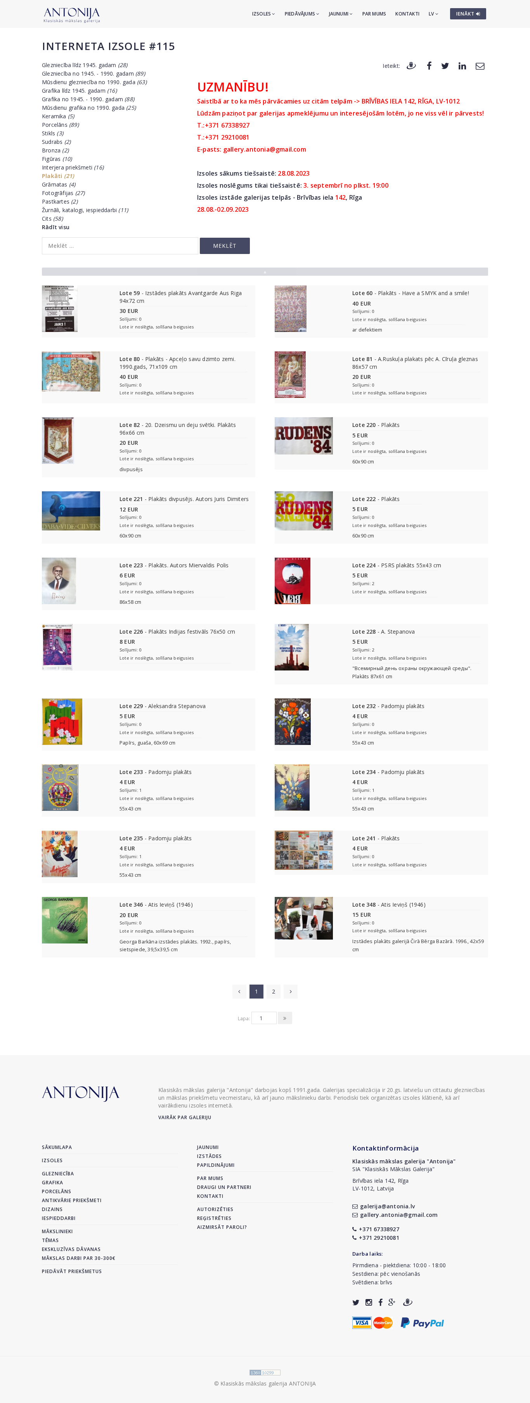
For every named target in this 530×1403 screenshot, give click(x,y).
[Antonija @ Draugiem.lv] (408, 1302)
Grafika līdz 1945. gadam (79, 90)
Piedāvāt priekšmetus (72, 1271)
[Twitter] (445, 65)
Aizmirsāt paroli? (222, 1227)
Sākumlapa (57, 1147)
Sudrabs (56, 141)
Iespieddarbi (59, 1218)
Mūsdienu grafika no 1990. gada (89, 107)
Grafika (52, 1182)
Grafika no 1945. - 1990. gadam (88, 99)
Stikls (52, 133)
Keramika (58, 116)
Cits (52, 218)
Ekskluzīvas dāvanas (71, 1249)
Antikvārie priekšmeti (72, 1200)
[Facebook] (429, 65)
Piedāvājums (300, 13)
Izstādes (209, 1156)
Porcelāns (60, 124)
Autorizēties (215, 1209)
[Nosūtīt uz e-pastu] (480, 65)
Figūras (57, 158)
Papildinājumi (216, 1165)
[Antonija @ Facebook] (380, 1302)
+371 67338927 (379, 1229)
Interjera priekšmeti (73, 167)
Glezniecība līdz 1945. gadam (85, 65)
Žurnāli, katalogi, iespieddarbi (85, 210)
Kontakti (407, 13)
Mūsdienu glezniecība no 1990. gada (94, 82)
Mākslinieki (57, 1231)
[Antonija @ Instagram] (368, 1302)
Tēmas (50, 1240)
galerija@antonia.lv (387, 1206)
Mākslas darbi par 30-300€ (79, 1258)
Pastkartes (60, 201)
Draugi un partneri (224, 1187)
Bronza (55, 150)
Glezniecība (58, 1173)
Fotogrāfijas (63, 193)
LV (432, 13)
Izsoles (262, 13)
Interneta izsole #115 (108, 46)
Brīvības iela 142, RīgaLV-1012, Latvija (380, 1184)
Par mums (374, 13)
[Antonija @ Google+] (392, 1302)
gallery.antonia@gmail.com (399, 1214)
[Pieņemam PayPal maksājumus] (422, 1322)
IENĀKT (466, 13)
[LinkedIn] (462, 65)
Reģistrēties (214, 1218)
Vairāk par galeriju (184, 1117)
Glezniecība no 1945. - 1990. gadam (93, 73)
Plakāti (58, 176)
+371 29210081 (379, 1237)
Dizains (52, 1209)
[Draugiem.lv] (411, 65)
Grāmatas (58, 184)
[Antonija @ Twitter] (356, 1302)
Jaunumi (339, 13)
